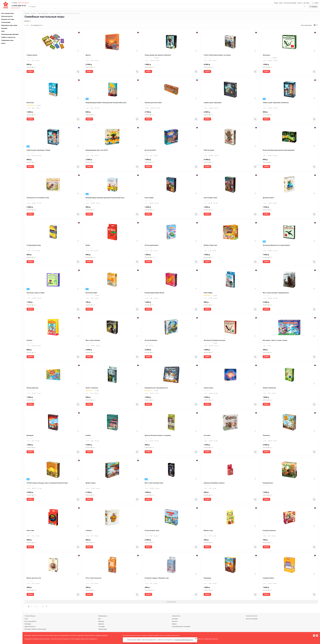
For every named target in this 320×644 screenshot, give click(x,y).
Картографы (149, 197)
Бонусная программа (290, 3)
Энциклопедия (102, 629)
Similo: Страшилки (92, 388)
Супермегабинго (268, 578)
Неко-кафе (30, 530)
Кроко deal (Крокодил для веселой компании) (278, 150)
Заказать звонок (15, 7)
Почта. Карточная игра (93, 578)
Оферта (174, 624)
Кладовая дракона (269, 530)
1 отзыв (97, 295)
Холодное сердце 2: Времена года (157, 578)
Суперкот (89, 530)
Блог (99, 618)
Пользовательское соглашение (181, 626)
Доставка (306, 3)
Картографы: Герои (210, 197)
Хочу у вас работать (30, 621)
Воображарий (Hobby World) (154, 293)
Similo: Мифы (208, 293)
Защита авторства (29, 626)
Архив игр (101, 621)
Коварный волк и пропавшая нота (156, 388)
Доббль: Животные (210, 245)
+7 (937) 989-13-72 (18, 6)
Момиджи (30, 435)
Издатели (101, 624)
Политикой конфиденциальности (183, 640)
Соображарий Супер (34, 245)
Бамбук (88, 435)
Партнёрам (27, 624)
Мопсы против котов (34, 578)
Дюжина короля (268, 197)
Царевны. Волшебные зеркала (214, 483)
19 (43, 607)
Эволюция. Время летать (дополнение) (276, 245)
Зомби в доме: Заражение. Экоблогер (276, 102)
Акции (281, 3)
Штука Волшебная (151, 340)
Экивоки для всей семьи (153, 102)
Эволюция (266, 55)
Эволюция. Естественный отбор (38, 197)
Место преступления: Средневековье (276, 293)
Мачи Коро (30, 102)
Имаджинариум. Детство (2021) (97, 150)
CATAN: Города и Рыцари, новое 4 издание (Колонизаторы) (47, 483)
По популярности (36, 25)
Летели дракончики (151, 245)
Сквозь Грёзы (208, 388)
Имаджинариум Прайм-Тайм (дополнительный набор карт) (106, 102)
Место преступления (93, 340)
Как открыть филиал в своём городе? (35, 629)
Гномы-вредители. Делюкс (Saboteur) (158, 55)
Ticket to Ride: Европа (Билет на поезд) (217, 55)
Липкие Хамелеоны (269, 388)
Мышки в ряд (208, 530)
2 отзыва (156, 57)
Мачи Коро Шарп (91, 293)
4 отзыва (38, 105)
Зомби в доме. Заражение (213, 102)
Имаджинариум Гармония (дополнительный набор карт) (105, 197)
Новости (299, 3)
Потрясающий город (152, 530)
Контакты (175, 621)
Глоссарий (101, 626)
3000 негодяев (209, 150)
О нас (26, 618)
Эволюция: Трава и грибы (35, 293)
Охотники (207, 435)
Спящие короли (32, 55)
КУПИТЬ (30, 71)
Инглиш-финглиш (32, 388)
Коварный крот (268, 483)
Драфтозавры (91, 483)
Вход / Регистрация (251, 618)
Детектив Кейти (150, 150)
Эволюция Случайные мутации (214, 340)
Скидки (276, 3)
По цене (26, 25)
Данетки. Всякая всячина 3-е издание (158, 435)
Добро (88, 245)
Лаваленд (266, 435)
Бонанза (29, 340)
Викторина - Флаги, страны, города (275, 340)
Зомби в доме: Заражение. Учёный (38, 150)
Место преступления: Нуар (154, 483)
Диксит (88, 55)
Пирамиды (207, 578)
